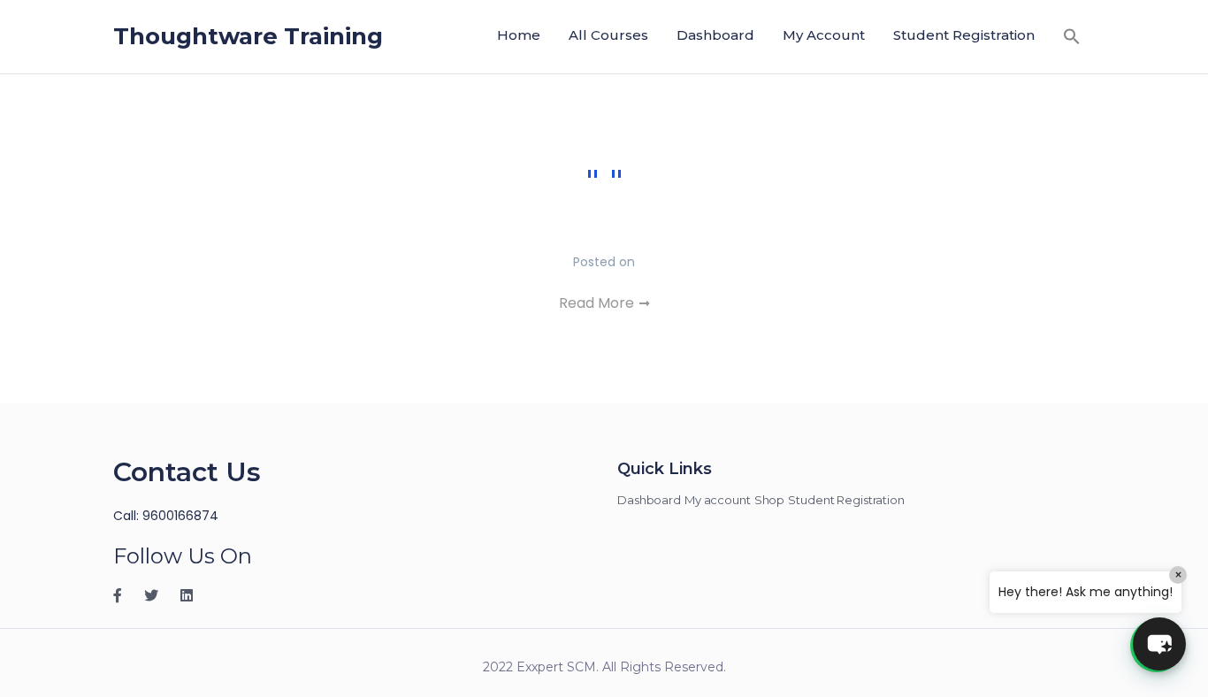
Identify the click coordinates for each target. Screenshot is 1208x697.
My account (824, 35)
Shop (769, 500)
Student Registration (964, 35)
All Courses (608, 35)
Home (518, 35)
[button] (1072, 36)
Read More (598, 303)
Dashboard (715, 35)
